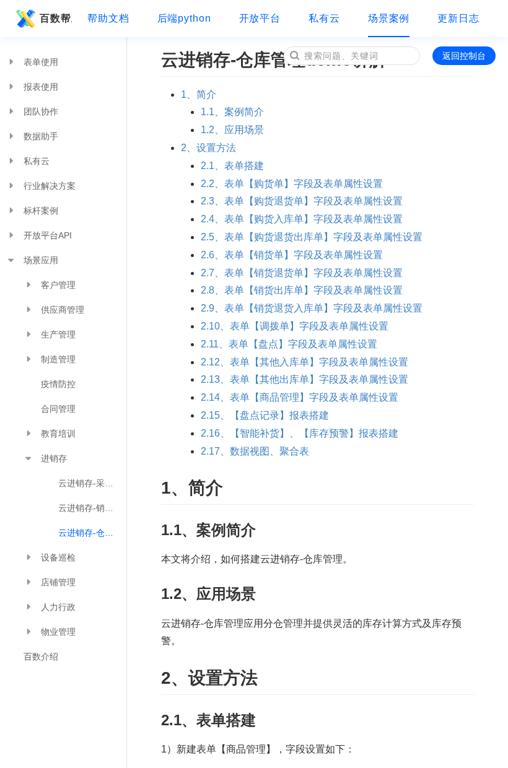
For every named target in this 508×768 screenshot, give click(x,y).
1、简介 (198, 94)
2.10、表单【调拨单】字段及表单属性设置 (294, 326)
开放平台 (260, 18)
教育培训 (58, 434)
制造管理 (58, 359)
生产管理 (58, 334)
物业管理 (58, 632)
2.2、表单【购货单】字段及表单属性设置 (292, 183)
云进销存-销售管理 (92, 508)
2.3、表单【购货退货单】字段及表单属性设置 (302, 201)
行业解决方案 (50, 186)
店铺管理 (58, 582)
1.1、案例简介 (232, 112)
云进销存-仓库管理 (92, 533)
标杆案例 (41, 211)
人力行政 (58, 607)
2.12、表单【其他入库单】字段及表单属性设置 (304, 362)
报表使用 (41, 87)
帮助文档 (108, 18)
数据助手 (41, 136)
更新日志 (458, 18)
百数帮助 (56, 18)
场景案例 (389, 18)
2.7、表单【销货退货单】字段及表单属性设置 (302, 273)
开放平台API (48, 235)
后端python (184, 18)
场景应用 (41, 260)
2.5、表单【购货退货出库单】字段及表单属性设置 (312, 237)
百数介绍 (41, 656)
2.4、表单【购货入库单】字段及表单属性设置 (302, 219)
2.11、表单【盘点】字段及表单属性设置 (289, 344)
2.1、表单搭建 (232, 165)
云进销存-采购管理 (92, 483)
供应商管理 (62, 310)
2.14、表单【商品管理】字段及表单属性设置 (299, 397)
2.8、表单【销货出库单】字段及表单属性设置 (302, 290)
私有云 (324, 18)
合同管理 (58, 409)
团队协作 (41, 111)
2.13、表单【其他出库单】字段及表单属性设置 (304, 379)
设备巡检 (58, 557)
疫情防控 (58, 384)
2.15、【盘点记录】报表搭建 (265, 415)
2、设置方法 (208, 147)
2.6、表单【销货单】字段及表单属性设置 (292, 255)
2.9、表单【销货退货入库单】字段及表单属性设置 (312, 308)
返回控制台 (464, 56)
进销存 (54, 458)
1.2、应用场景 (232, 129)
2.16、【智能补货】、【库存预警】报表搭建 (299, 433)
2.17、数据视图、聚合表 (255, 451)
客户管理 (58, 285)
